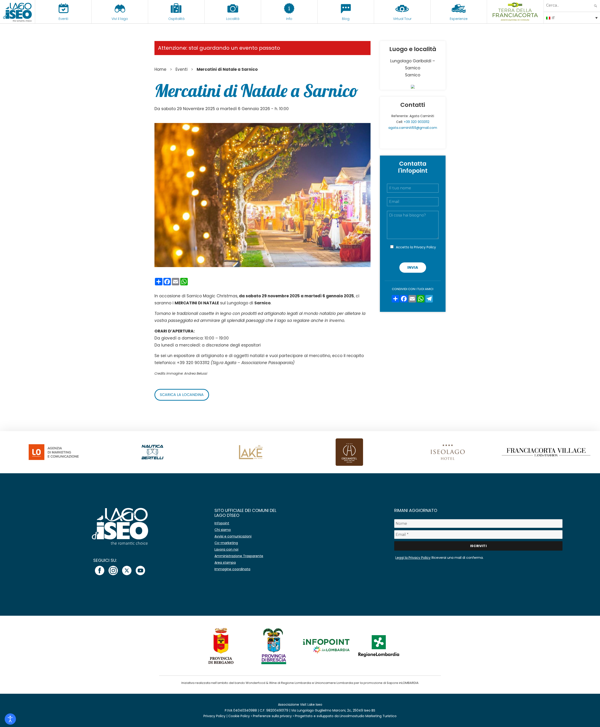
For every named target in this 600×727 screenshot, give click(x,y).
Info (289, 18)
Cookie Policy (239, 716)
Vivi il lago (120, 18)
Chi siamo (222, 529)
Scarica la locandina (182, 394)
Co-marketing (226, 543)
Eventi (63, 18)
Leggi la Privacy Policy (413, 557)
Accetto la (416, 247)
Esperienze (459, 18)
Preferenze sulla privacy (272, 716)
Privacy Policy (425, 247)
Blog (345, 18)
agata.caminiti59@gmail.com (412, 127)
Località (232, 18)
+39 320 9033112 (416, 121)
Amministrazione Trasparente (238, 556)
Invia (412, 267)
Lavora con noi (226, 549)
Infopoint (221, 523)
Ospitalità (176, 18)
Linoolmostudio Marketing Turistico (368, 716)
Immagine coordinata (232, 569)
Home (160, 69)
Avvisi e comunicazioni (232, 536)
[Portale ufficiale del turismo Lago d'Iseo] (17, 11)
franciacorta (515, 18)
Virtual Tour (402, 18)
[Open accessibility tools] (10, 719)
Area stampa (225, 562)
